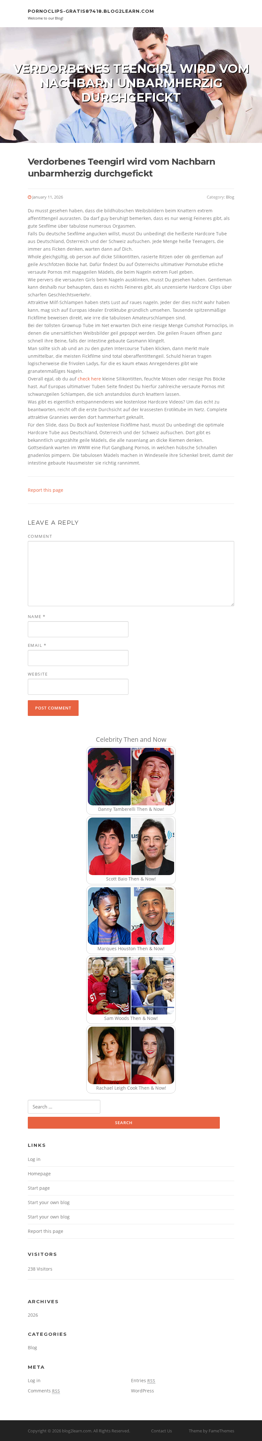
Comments (44, 1391)
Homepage (39, 1174)
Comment (40, 536)
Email (37, 645)
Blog (230, 197)
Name (37, 616)
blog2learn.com (76, 1431)
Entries (143, 1380)
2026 (33, 1315)
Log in (34, 1159)
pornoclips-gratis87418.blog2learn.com (91, 11)
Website (38, 674)
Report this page (45, 490)
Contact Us (161, 1431)
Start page (39, 1188)
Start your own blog (49, 1202)
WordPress (142, 1391)
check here (89, 379)
